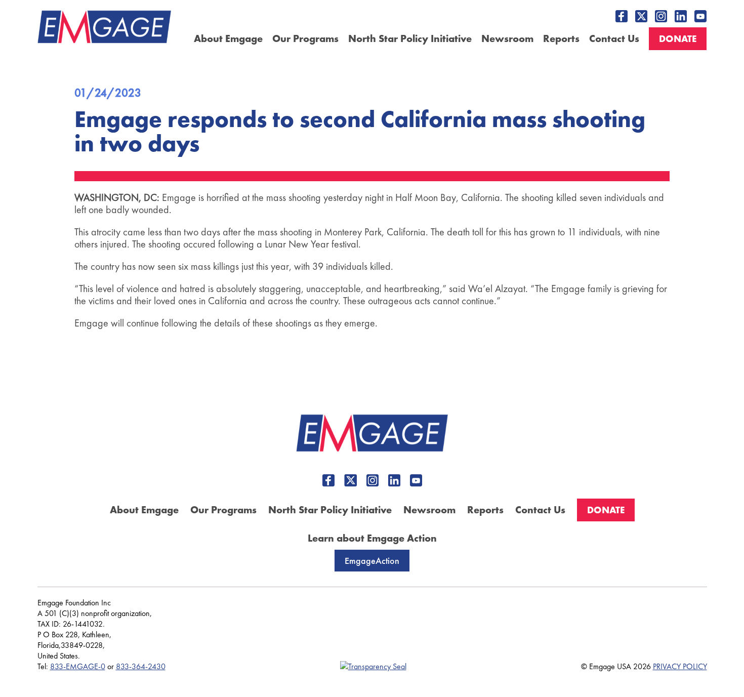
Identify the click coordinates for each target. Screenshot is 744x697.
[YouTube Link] (700, 16)
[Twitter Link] (641, 16)
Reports (561, 38)
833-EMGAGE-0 (77, 666)
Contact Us (614, 38)
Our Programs (305, 38)
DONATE (677, 38)
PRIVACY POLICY (680, 666)
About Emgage (228, 38)
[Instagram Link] (661, 16)
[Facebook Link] (621, 16)
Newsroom (507, 38)
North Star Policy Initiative (410, 38)
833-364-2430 (141, 666)
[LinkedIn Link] (681, 16)
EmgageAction (372, 560)
